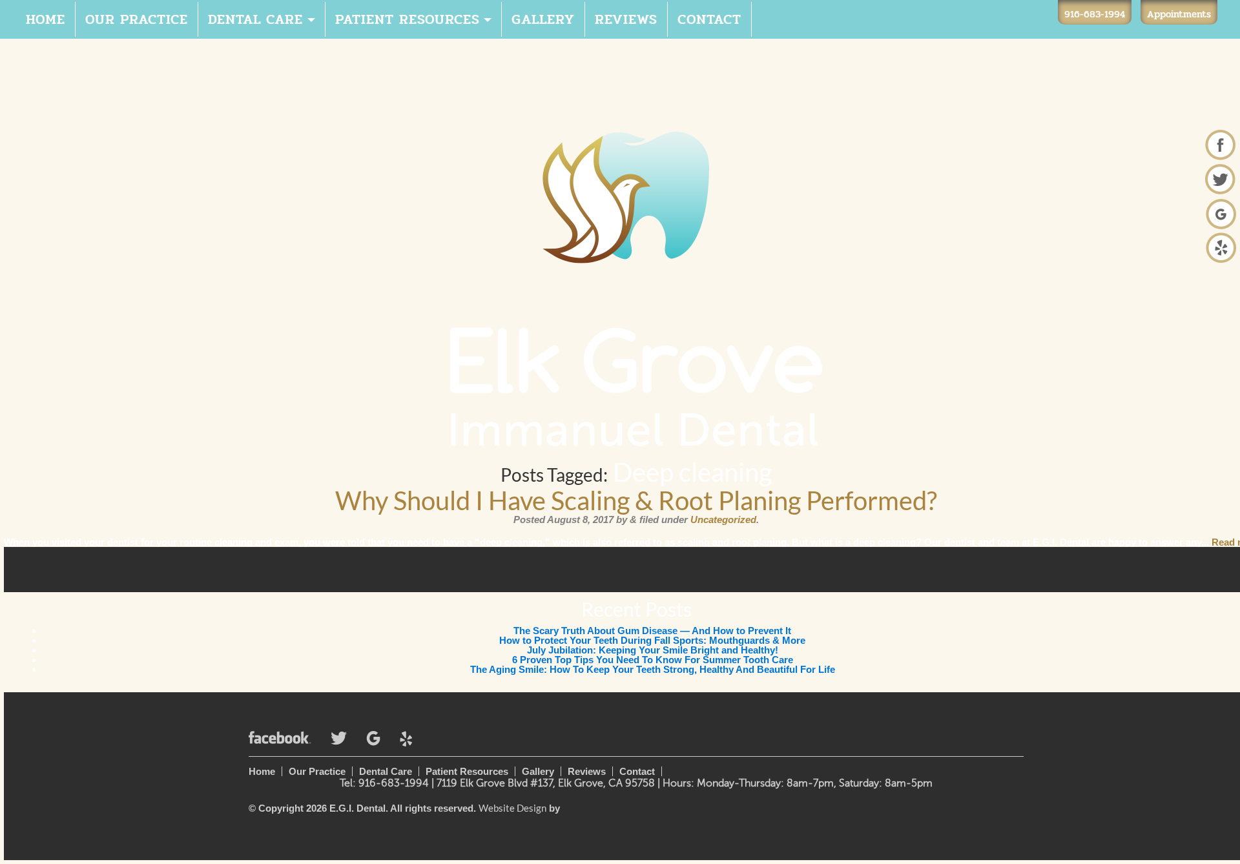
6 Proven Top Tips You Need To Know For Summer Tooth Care (652, 659)
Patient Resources (407, 19)
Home (45, 19)
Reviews (626, 19)
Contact (709, 19)
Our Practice (136, 19)
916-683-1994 (1094, 14)
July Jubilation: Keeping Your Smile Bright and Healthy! (652, 649)
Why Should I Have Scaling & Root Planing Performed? (636, 500)
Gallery (543, 19)
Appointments (1179, 14)
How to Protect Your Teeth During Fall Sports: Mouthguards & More (652, 640)
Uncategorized (723, 519)
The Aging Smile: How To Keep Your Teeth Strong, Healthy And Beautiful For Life (652, 669)
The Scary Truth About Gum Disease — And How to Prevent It (652, 630)
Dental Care (255, 19)
